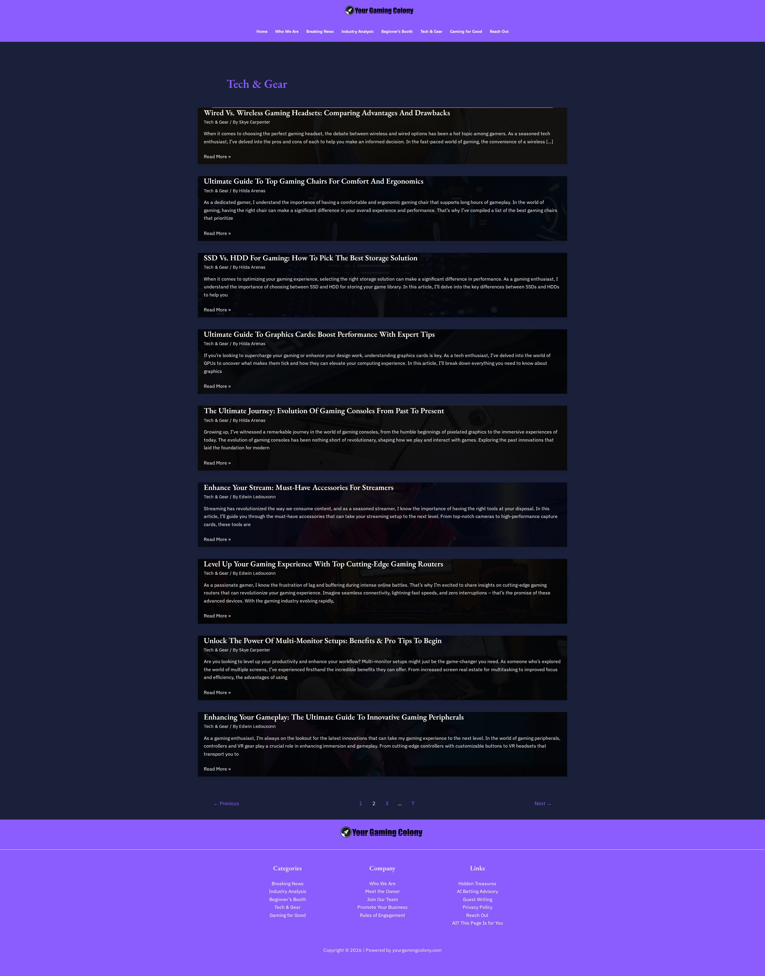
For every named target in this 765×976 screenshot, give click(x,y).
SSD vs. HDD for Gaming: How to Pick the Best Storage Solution (310, 258)
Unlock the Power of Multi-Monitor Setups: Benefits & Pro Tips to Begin (323, 640)
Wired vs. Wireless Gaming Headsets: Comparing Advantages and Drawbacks (327, 112)
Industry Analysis (287, 891)
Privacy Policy (477, 907)
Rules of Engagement (382, 915)
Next (543, 803)
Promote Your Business (382, 907)
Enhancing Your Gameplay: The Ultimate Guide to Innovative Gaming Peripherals (334, 717)
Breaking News (288, 883)
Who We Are (382, 883)
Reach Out (477, 915)
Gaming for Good (288, 915)
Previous (226, 803)
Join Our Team (382, 899)
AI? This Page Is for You (477, 923)
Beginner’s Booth (287, 899)
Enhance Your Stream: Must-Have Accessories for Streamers (299, 487)
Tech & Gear (216, 122)
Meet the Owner (382, 891)
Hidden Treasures (477, 883)
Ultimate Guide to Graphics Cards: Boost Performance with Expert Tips (319, 334)
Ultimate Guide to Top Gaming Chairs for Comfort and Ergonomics (313, 181)
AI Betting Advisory (477, 891)
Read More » (217, 156)
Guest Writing (477, 899)
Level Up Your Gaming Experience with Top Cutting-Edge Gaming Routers (323, 564)
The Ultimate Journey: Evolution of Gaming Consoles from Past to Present (324, 410)
